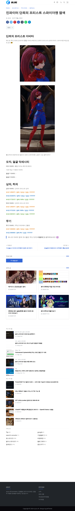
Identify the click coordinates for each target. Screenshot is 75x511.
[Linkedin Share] (18, 22)
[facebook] (54, 2)
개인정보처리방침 (44, 497)
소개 (40, 491)
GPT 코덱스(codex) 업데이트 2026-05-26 (27, 400)
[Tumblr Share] (22, 22)
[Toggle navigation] (67, 2)
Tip (19, 350)
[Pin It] (14, 22)
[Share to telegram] (29, 22)
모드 (16, 341)
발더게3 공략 (18, 332)
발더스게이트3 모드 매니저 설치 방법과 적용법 (28, 343)
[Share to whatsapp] (25, 22)
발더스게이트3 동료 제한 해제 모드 (25, 361)
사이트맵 (41, 499)
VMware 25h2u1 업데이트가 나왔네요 (26, 419)
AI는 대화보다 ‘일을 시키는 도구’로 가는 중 (27, 391)
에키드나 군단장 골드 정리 (17, 287)
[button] (61, 2)
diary (16, 350)
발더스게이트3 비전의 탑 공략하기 (25, 334)
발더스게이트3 (26, 332)
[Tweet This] (11, 22)
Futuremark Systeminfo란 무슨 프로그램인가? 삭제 (30, 352)
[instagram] (57, 2)
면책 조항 (41, 494)
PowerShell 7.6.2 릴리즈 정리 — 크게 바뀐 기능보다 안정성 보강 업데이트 (36, 382)
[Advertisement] (37, 462)
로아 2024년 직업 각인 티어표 (50, 287)
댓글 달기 (15, 260)
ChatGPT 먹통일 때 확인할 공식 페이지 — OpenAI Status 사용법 (34, 409)
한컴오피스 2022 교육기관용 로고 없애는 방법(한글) (30, 371)
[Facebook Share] (7, 22)
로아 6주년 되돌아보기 (48, 311)
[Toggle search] (64, 2)
